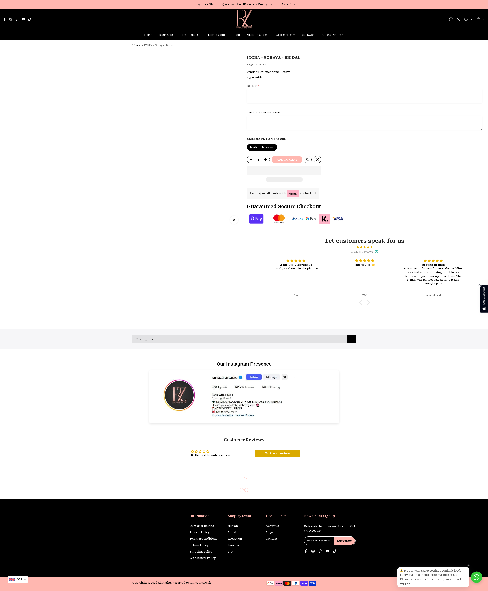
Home (148, 34)
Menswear (308, 34)
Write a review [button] (277, 453)
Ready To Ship (215, 34)
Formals (233, 545)
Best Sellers (190, 34)
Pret (230, 551)
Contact (271, 538)
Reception (235, 538)
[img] (365, 247)
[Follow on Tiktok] (29, 19)
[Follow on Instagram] (11, 19)
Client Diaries (332, 34)
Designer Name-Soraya (274, 71)
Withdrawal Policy (203, 558)
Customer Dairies (202, 525)
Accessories (284, 34)
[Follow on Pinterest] (17, 19)
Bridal (236, 34)
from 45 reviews (362, 251)
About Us (272, 525)
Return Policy (199, 545)
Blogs (270, 532)
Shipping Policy (201, 551)
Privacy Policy (199, 532)
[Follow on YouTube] (23, 19)
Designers (166, 34)
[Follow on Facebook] (4, 19)
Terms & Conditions (203, 538)
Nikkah (233, 525)
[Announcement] (244, 4)
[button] (284, 170)
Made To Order (257, 34)
